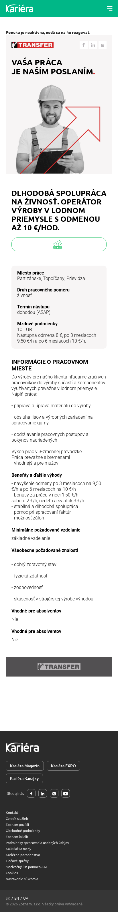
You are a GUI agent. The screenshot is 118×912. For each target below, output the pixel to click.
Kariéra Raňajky (24, 778)
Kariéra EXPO (63, 765)
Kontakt (12, 812)
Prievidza (75, 278)
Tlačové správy (17, 860)
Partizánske (29, 278)
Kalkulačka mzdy (18, 848)
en (16, 898)
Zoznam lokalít (17, 836)
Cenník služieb (17, 818)
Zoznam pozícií (17, 824)
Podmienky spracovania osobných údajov (37, 842)
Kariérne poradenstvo (23, 854)
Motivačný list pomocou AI (26, 866)
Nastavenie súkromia (22, 878)
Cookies (12, 872)
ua (25, 898)
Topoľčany (53, 278)
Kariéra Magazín (25, 765)
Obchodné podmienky (23, 830)
